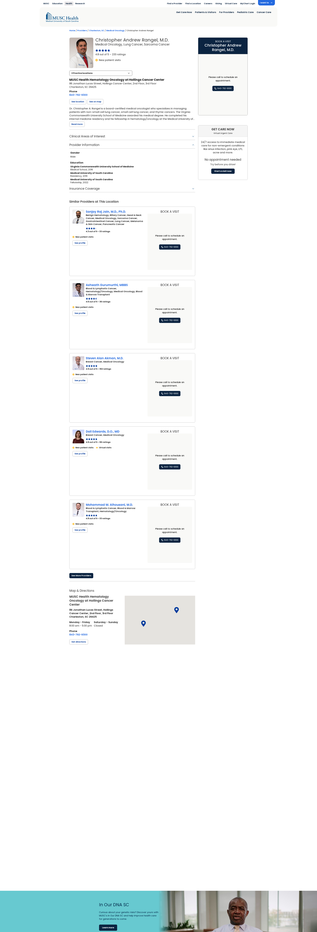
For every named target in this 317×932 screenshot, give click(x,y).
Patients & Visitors (205, 12)
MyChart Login (247, 3)
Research (80, 3)
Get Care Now (184, 12)
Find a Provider (174, 3)
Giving (218, 3)
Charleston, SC (96, 30)
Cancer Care (264, 12)
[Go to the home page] (62, 17)
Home (72, 30)
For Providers (226, 12)
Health (69, 3)
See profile (80, 243)
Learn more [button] (108, 927)
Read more (77, 124)
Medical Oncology (115, 30)
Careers (208, 3)
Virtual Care (231, 3)
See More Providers (81, 575)
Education (57, 3)
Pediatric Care (245, 12)
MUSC (46, 3)
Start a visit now (223, 171)
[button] (100, 73)
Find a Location (193, 3)
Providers (82, 30)
